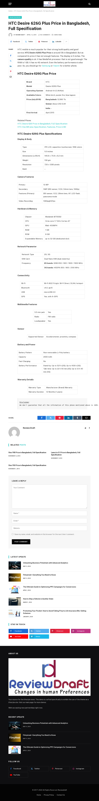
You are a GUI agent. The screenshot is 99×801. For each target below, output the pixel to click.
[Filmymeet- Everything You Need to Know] (15, 577)
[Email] (10, 77)
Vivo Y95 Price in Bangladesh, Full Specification (27, 452)
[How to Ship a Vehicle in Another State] (15, 601)
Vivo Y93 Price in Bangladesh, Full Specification (27, 465)
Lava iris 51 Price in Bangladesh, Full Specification (65, 454)
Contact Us (61, 795)
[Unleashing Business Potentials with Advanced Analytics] (15, 565)
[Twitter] (10, 61)
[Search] (89, 4)
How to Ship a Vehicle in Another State (38, 599)
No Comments (45, 35)
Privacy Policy (49, 795)
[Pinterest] (10, 71)
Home (10, 11)
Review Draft (20, 35)
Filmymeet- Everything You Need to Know (39, 575)
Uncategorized (15, 17)
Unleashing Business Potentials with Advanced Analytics (45, 563)
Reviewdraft (62, 790)
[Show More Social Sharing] (66, 41)
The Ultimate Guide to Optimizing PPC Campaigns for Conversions (49, 587)
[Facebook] (10, 56)
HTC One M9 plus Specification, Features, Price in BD (42, 127)
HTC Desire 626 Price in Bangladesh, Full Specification (42, 124)
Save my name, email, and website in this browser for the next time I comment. (44, 534)
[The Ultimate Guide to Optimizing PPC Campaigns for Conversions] (15, 589)
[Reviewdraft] (49, 4)
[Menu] (10, 4)
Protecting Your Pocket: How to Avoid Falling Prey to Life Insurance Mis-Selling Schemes (54, 612)
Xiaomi (56, 66)
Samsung (46, 66)
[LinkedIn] (10, 66)
